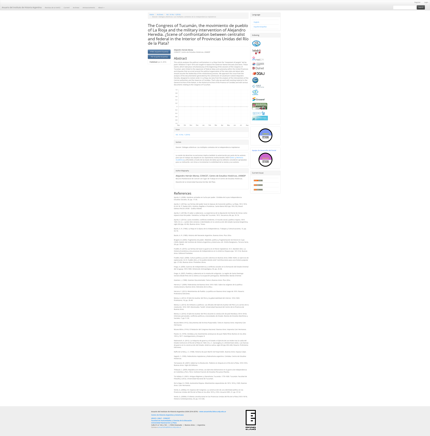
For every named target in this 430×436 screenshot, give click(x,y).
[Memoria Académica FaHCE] (260, 118)
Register (417, 2)
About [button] (100, 7)
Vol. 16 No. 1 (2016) (173, 14)
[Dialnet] (258, 68)
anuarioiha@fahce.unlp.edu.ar (169, 427)
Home (151, 14)
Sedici (232, 157)
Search (420, 7)
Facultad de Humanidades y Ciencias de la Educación (171, 420)
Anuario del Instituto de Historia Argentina (22, 7)
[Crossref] (258, 99)
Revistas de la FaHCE (52, 7)
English (256, 22)
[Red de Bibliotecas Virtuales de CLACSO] (259, 106)
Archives (76, 7)
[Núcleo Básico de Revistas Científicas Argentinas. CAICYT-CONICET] (256, 43)
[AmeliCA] (258, 59)
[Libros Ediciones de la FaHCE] (265, 135)
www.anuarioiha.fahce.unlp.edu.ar (212, 411)
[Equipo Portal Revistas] (265, 159)
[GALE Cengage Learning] (258, 86)
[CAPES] (255, 92)
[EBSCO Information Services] (255, 80)
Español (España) (260, 27)
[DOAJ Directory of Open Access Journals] (258, 73)
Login (426, 2)
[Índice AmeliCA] (258, 64)
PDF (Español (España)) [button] (159, 57)
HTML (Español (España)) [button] (159, 52)
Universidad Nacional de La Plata (164, 423)
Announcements (89, 7)
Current (67, 7)
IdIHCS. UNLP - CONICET (160, 418)
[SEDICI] (258, 113)
